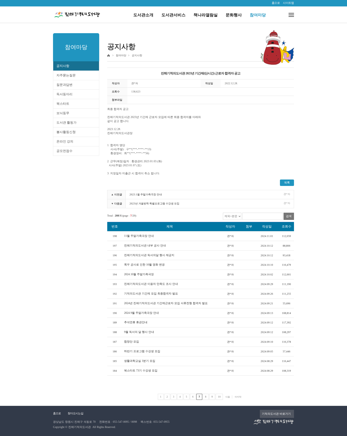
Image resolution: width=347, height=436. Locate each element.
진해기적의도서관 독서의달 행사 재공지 (149, 255)
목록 (287, 182)
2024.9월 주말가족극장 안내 (141, 312)
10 (219, 396)
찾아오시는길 (75, 413)
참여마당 (258, 15)
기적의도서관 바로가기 (276, 413)
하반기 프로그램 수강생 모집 (142, 351)
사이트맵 (288, 2)
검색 (289, 216)
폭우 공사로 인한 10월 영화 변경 (144, 264)
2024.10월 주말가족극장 (139, 274)
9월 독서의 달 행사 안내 (139, 331)
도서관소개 (143, 15)
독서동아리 (64, 94)
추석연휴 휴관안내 (135, 322)
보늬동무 (62, 113)
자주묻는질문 (66, 75)
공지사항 (62, 66)
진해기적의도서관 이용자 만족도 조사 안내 (151, 283)
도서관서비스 (173, 15)
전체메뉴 (290, 15)
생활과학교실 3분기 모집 (139, 360)
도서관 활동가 (66, 122)
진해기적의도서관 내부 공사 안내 (145, 245)
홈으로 (276, 2)
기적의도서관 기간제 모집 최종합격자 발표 (151, 293)
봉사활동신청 (66, 132)
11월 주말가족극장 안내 (139, 235)
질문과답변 (64, 84)
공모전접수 (64, 151)
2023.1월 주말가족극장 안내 (146, 194)
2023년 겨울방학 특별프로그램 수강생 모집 (154, 203)
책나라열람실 (206, 15)
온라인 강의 (64, 141)
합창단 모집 (131, 341)
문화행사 (234, 15)
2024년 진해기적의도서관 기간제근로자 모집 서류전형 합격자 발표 (166, 303)
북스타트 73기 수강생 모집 (140, 370)
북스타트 (62, 103)
